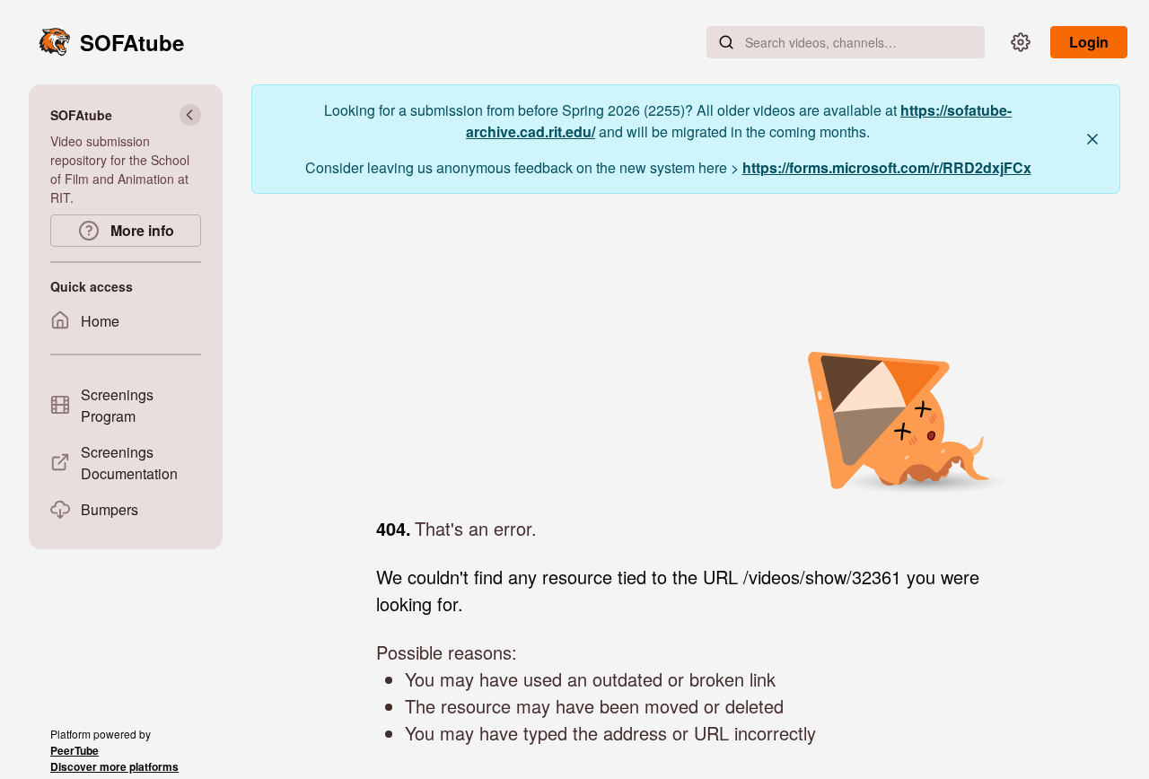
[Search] (726, 42)
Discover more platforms (114, 766)
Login (1089, 41)
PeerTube (74, 750)
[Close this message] (1092, 139)
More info (140, 230)
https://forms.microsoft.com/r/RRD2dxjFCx (886, 167)
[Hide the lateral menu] (190, 115)
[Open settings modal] (1020, 42)
